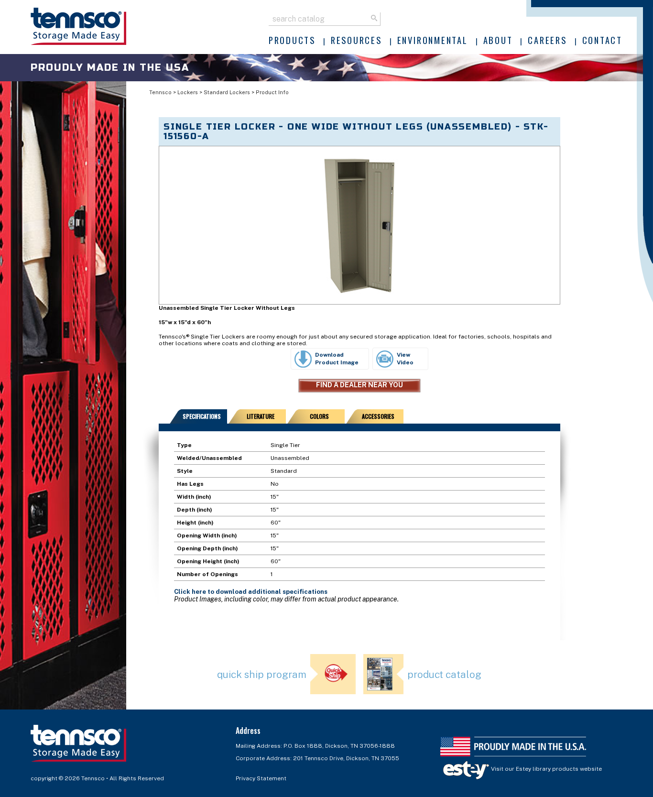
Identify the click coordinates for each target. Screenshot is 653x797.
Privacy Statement (261, 778)
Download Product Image (337, 358)
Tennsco (160, 92)
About (498, 39)
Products (292, 39)
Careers (547, 39)
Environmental (432, 39)
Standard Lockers (227, 92)
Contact (602, 39)
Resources (356, 39)
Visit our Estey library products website (546, 768)
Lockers (187, 92)
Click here (190, 591)
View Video (405, 358)
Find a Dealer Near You (359, 385)
